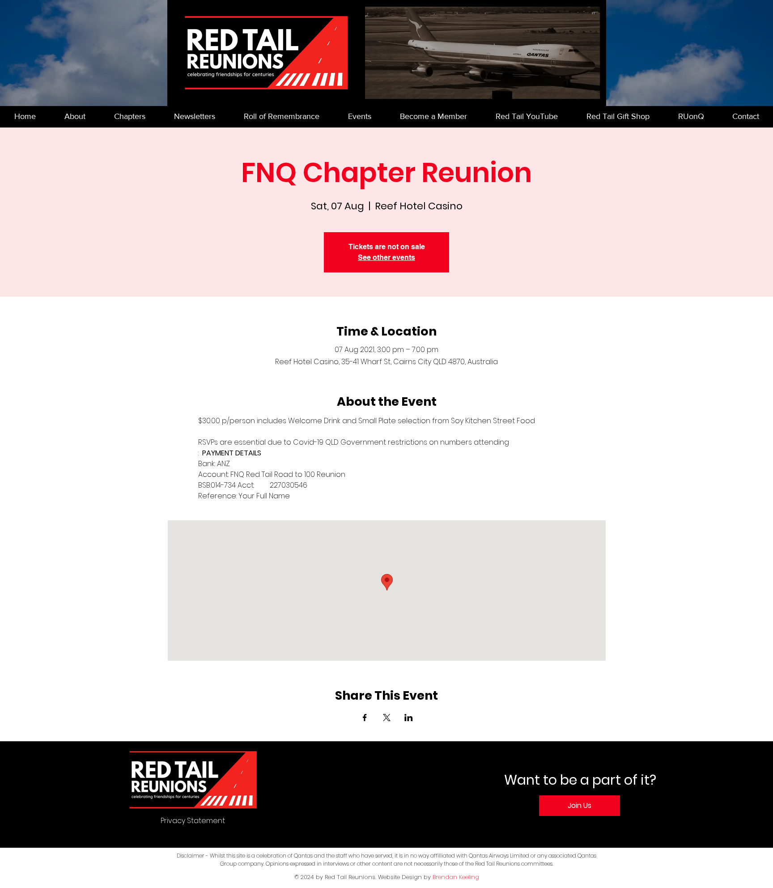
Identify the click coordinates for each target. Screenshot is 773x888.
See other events (386, 257)
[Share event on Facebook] (365, 717)
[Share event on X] (386, 717)
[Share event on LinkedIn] (408, 717)
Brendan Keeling (456, 877)
